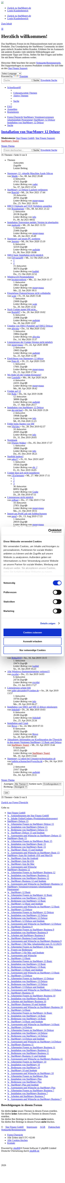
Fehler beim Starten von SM (20, 424)
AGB (42, 1127)
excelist (15, 674)
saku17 (14, 459)
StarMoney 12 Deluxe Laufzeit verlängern (27, 189)
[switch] (57, 592)
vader (35, 184)
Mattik (14, 176)
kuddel (35, 271)
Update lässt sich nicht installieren (23, 473)
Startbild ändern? (15, 456)
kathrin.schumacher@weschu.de (26, 761)
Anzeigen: (9, 784)
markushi (15, 225)
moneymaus (38, 200)
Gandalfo (15, 377)
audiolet (36, 249)
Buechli (15, 192)
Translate (23, 76)
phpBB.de (34, 1151)
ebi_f (34, 467)
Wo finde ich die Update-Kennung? (24, 375)
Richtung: (9, 786)
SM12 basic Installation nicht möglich (25, 255)
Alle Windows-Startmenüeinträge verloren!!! (28, 671)
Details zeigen (47, 623)
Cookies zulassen (32, 632)
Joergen (15, 241)
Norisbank (12, 440)
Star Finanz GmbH (25, 138)
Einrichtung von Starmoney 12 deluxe (25, 358)
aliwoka (15, 328)
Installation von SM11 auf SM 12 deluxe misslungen (32, 707)
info (34, 217)
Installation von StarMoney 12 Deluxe (30, 132)
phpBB (16, 1148)
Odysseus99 (17, 257)
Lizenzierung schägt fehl (19, 688)
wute (13, 296)
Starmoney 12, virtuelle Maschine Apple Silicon (30, 173)
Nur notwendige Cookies (33, 650)
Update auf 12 (14, 391)
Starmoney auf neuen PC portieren (23, 238)
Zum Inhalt (6, 23)
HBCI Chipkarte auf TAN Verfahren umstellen (29, 206)
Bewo (14, 726)
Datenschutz (54, 1127)
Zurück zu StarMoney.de (19, 8)
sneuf (14, 516)
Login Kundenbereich (17, 10)
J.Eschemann (17, 475)
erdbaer (15, 500)
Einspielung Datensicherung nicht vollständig (28, 293)
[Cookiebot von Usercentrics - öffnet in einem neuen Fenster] (48, 531)
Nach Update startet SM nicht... (22, 309)
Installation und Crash (17, 723)
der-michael (17, 410)
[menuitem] (25, 93)
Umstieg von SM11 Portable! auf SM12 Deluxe (30, 326)
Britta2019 (16, 658)
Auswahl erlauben (32, 641)
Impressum (32, 1127)
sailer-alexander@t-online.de (25, 690)
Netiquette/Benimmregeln (48, 63)
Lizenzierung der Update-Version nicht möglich (30, 342)
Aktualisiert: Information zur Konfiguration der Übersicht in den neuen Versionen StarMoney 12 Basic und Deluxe (34, 741)
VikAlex (15, 426)
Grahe (35, 492)
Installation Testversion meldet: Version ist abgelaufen (32, 222)
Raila (13, 394)
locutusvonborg (18, 279)
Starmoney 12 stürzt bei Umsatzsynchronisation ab (31, 758)
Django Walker (18, 443)
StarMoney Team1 (10, 141)
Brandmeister (17, 208)
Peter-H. (15, 361)
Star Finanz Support (17, 68)
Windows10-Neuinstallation (20, 277)
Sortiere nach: (36, 784)
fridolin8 (15, 709)
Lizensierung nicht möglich (20, 497)
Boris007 (15, 312)
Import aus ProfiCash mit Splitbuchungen (27, 513)
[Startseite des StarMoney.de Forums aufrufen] (2, 3)
